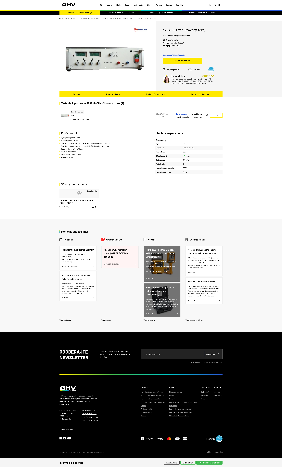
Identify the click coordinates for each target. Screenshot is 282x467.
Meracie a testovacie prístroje (80, 13)
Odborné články (197, 239)
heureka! (210, 438)
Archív (143, 416)
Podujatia (68, 239)
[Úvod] (101, 5)
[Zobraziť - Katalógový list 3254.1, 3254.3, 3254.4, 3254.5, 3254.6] (79, 193)
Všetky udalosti (65, 320)
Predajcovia (205, 395)
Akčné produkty (147, 409)
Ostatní (217, 387)
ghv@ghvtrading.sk (89, 414)
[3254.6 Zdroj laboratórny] (65, 115)
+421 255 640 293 (88, 410)
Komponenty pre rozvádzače (161, 13)
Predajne (204, 399)
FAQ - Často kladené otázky (179, 416)
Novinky (152, 239)
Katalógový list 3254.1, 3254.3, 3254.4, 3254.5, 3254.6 (76, 201)
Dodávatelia (205, 392)
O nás (127, 5)
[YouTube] (69, 438)
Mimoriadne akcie (114, 239)
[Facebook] (60, 438)
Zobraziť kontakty (66, 429)
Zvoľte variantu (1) (182, 60)
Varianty (76, 94)
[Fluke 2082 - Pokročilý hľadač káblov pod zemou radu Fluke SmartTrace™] (162, 264)
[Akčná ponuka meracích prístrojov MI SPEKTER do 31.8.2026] (120, 257)
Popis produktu (113, 94)
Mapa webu (218, 395)
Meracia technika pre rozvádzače (202, 13)
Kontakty (179, 5)
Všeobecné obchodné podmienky (181, 412)
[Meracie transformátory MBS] (204, 291)
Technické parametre (155, 94)
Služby (118, 5)
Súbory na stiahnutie (200, 94)
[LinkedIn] (64, 438)
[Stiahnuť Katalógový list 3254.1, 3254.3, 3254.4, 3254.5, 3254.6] (95, 207)
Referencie (173, 406)
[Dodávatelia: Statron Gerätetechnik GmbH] (140, 30)
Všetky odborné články (194, 320)
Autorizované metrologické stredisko (183, 402)
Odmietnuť (188, 462)
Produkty (109, 5)
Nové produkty (146, 412)
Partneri (159, 5)
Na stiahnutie (138, 5)
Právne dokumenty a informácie (180, 409)
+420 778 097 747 (206, 76)
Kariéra (169, 5)
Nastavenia (171, 462)
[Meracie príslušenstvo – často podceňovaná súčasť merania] (204, 261)
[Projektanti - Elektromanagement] (78, 258)
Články (149, 5)
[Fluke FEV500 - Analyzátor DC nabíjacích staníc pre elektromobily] (162, 300)
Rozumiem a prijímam (209, 462)
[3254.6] (104, 59)
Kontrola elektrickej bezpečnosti (121, 13)
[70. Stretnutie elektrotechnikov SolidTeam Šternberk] (78, 286)
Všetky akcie (106, 320)
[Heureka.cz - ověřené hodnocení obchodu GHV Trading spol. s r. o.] (211, 69)
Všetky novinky (149, 320)
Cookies (217, 392)
